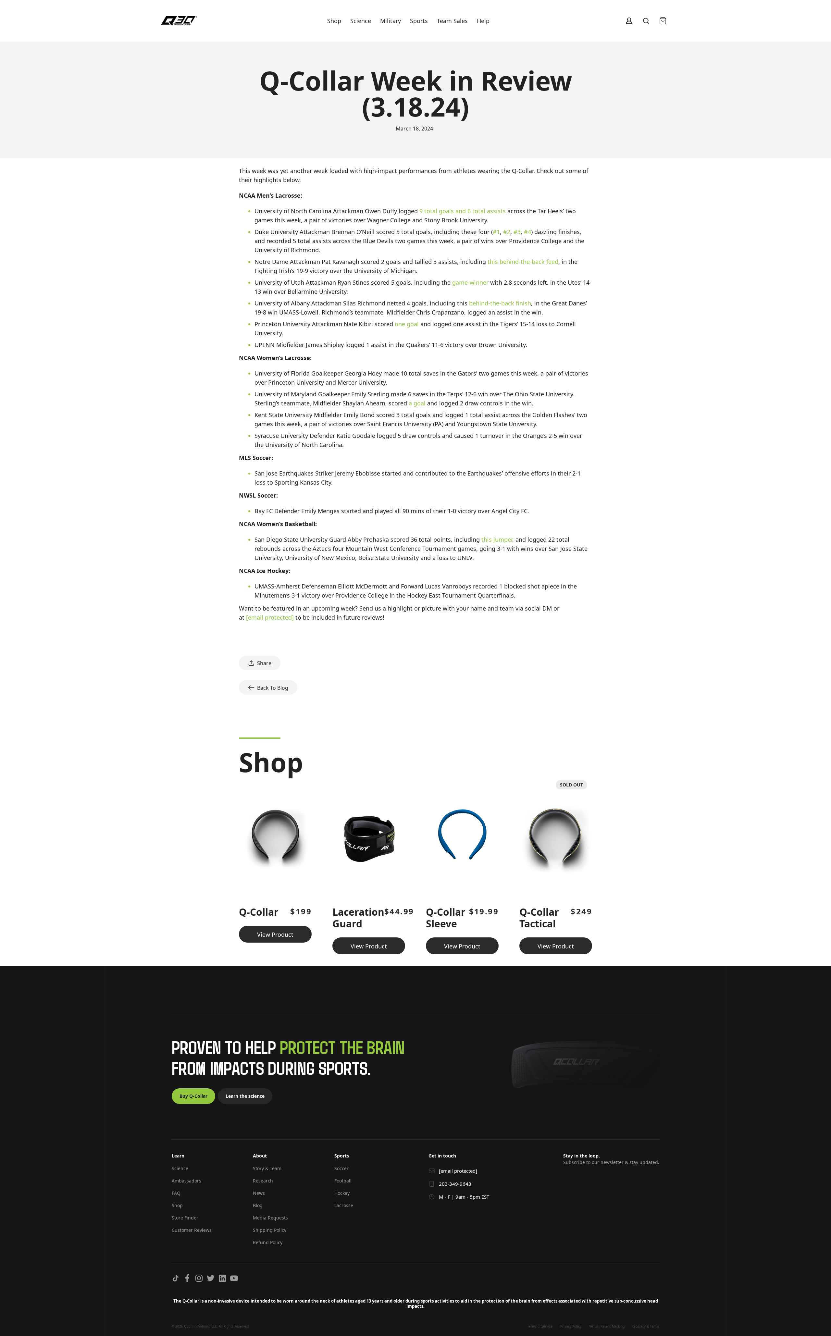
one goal (407, 324)
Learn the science (245, 1096)
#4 (527, 232)
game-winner (470, 282)
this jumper (496, 539)
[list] (415, 864)
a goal (417, 403)
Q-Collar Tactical (539, 917)
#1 (496, 232)
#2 (506, 232)
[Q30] (179, 21)
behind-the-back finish (500, 303)
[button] (206, 1158)
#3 (517, 232)
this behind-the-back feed (523, 262)
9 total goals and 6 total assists (462, 211)
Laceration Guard (358, 917)
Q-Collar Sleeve (445, 917)
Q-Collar (259, 912)
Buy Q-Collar (193, 1096)
